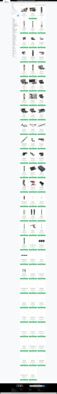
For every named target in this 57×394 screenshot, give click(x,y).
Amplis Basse (14, 20)
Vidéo (13, 45)
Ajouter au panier (33, 18)
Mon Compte (43, 0)
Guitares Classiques (15, 24)
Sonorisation (14, 44)
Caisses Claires (14, 30)
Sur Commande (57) (15, 10)
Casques (13, 39)
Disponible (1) (14, 9)
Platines (13, 49)
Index (12, 3)
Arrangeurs (14, 35)
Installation (14, 41)
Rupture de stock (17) (15, 11)
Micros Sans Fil (14, 43)
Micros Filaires (14, 42)
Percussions (14, 33)
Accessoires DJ (14, 47)
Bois (13, 51)
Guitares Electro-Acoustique (15, 25)
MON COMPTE (21, 390)
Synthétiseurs (14, 36)
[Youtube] (23, 385)
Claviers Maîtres (14, 37)
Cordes (13, 22)
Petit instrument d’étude (15, 54)
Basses (13, 21)
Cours (13, 56)
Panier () (47, 0)
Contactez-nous (38, 0)
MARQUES (30, 390)
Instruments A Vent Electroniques (14, 53)
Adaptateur (14, 27)
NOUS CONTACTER (39, 390)
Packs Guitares (14, 26)
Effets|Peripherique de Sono (14, 40)
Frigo (13, 23)
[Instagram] (21, 385)
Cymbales (14, 31)
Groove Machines (14, 48)
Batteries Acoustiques (15, 29)
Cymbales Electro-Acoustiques (14, 32)
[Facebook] (17, 385)
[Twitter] (19, 385)
